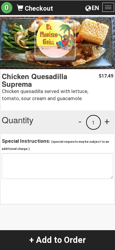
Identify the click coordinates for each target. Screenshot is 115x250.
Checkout (38, 8)
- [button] (79, 121)
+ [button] (107, 121)
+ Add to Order (57, 240)
